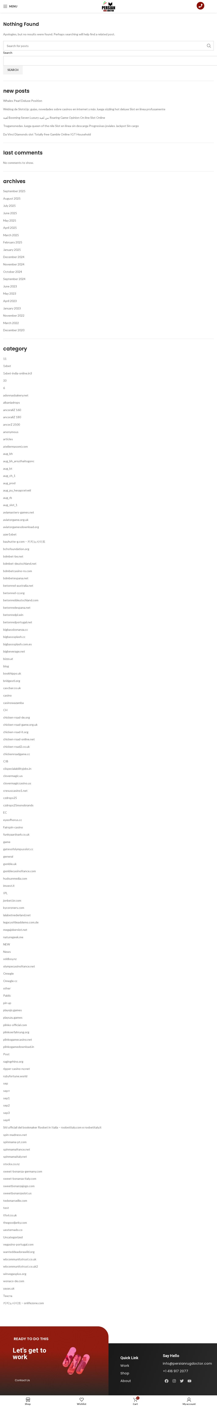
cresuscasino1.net (15, 790)
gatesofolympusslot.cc (18, 849)
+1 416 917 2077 (175, 1371)
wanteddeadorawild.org (19, 1252)
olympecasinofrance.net (19, 966)
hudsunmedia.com (15, 878)
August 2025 (12, 198)
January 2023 (12, 308)
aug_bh (8, 453)
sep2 (6, 1105)
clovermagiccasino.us (17, 783)
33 (5, 380)
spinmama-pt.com (14, 1142)
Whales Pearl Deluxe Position (22, 100)
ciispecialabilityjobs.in (17, 768)
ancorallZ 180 (12, 417)
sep (5, 1083)
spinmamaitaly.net (15, 1156)
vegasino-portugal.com (18, 1244)
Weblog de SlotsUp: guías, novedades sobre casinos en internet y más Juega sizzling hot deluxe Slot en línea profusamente (84, 109)
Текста (7, 1296)
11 (5, 358)
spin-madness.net (15, 1135)
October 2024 (12, 271)
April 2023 (10, 301)
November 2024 (13, 264)
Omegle (8, 973)
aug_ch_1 (9, 475)
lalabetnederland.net (17, 915)
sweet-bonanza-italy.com (19, 1178)
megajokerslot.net (15, 929)
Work (124, 1365)
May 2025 (9, 220)
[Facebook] (166, 1381)
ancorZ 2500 (11, 424)
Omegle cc (10, 981)
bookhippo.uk (12, 673)
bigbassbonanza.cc (15, 629)
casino (7, 695)
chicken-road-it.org (15, 732)
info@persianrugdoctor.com (187, 1363)
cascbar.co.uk (12, 688)
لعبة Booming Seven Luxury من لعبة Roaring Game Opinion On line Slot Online (54, 117)
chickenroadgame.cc (16, 754)
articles (8, 439)
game (6, 842)
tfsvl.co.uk (10, 1215)
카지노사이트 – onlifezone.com (23, 1303)
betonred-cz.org (14, 593)
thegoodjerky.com (15, 1222)
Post (6, 1054)
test (6, 1208)
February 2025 (12, 242)
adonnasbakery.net (15, 395)
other (7, 988)
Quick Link (129, 1358)
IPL (5, 893)
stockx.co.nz (11, 1164)
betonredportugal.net (17, 622)
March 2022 (11, 323)
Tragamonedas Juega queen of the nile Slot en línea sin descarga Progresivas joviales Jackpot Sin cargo (71, 126)
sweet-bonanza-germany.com (22, 1171)
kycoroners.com (13, 907)
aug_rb (7, 497)
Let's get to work (29, 1353)
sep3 (6, 1113)
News (7, 951)
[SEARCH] (209, 46)
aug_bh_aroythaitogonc (18, 461)
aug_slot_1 (10, 505)
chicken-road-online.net (19, 739)
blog (6, 666)
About (125, 1380)
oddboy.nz (10, 959)
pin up (7, 1003)
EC (5, 812)
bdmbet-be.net (13, 556)
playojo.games (12, 1010)
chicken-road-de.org (16, 717)
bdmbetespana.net (15, 578)
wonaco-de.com (13, 1281)
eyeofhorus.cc (12, 820)
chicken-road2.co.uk (16, 746)
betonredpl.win (13, 615)
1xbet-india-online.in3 (17, 373)
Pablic (7, 995)
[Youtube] (189, 1381)
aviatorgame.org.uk (15, 519)
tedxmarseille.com (15, 1200)
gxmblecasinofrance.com (19, 871)
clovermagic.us (13, 776)
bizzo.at (8, 659)
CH (5, 710)
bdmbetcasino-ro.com (17, 571)
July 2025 (9, 205)
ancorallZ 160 (12, 410)
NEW (6, 944)
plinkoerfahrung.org (16, 1032)
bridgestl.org (11, 681)
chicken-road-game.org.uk (20, 724)
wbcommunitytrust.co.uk (19, 1259)
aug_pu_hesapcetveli (17, 490)
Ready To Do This (31, 1338)
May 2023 (9, 293)
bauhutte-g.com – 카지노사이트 (24, 541)
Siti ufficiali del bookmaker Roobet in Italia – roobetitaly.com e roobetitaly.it (52, 1127)
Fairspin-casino (13, 827)
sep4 (6, 1120)
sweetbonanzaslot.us (17, 1193)
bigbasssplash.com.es (17, 644)
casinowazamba (13, 703)
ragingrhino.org (13, 1061)
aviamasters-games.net (18, 512)
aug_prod (9, 483)
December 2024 (13, 257)
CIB (5, 761)
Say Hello (171, 1355)
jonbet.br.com (12, 900)
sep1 (6, 1098)
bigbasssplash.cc (14, 637)
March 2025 (11, 235)
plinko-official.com (15, 1025)
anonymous (10, 432)
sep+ (6, 1090)
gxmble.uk (10, 864)
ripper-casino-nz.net (16, 1068)
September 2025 (14, 191)
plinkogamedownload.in (18, 1046)
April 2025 (10, 227)
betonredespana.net (17, 607)
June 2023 (10, 286)
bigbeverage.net (14, 651)
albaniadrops (11, 402)
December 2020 (13, 330)
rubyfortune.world (15, 1076)
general (8, 856)
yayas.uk (8, 1288)
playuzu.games (12, 1017)
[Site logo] (109, 6)
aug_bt (7, 468)
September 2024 (14, 279)
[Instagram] (174, 1381)
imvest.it (9, 885)
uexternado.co (12, 1230)
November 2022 (13, 315)
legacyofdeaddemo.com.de (21, 922)
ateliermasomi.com (15, 446)
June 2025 (10, 213)
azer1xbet (10, 534)
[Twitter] (182, 1381)
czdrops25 (10, 798)
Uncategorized (13, 1237)
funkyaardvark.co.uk (16, 834)
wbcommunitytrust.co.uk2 (20, 1266)
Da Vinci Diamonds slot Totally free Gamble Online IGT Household (47, 134)
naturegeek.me (13, 937)
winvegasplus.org (14, 1274)
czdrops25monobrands (18, 805)
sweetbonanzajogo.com (19, 1186)
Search (7, 52)
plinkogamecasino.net (17, 1039)
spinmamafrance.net (16, 1149)
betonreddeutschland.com (20, 600)
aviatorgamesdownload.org (21, 527)
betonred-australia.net (18, 585)
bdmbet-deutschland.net (19, 563)
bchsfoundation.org (16, 549)
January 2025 (12, 249)
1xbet (7, 366)
